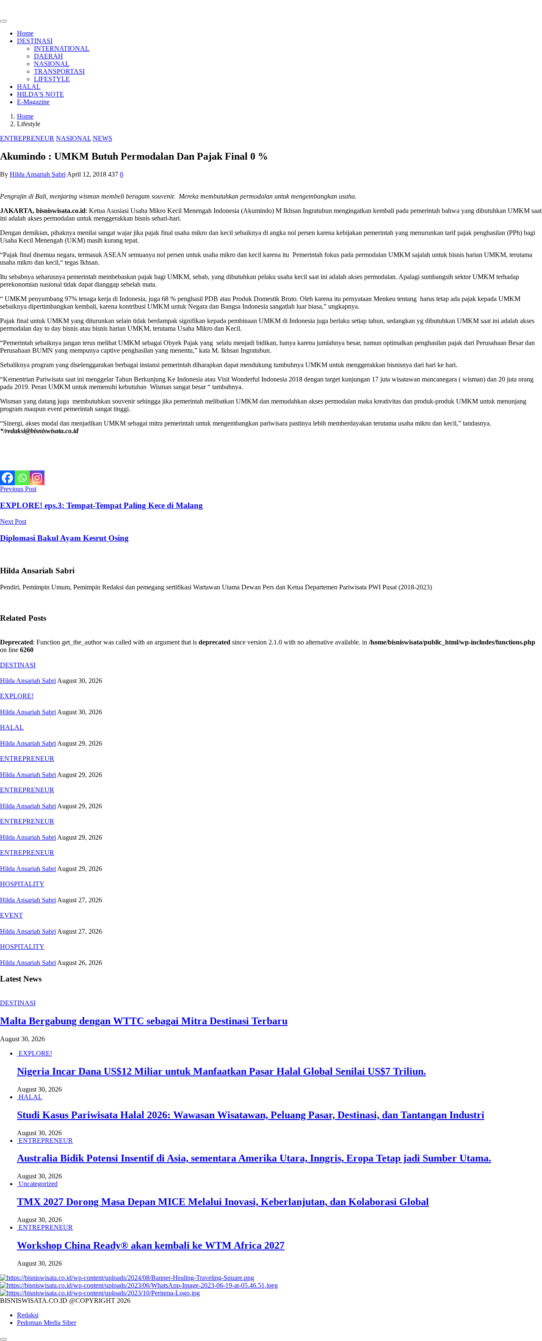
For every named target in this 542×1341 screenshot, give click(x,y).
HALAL (29, 86)
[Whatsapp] (22, 477)
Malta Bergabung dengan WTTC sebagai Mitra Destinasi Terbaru (144, 1020)
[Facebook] (7, 477)
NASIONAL (51, 63)
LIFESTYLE (52, 79)
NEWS (102, 138)
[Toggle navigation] (3, 21)
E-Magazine (33, 101)
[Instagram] (37, 477)
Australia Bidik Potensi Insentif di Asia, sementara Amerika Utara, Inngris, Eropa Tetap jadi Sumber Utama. (254, 1158)
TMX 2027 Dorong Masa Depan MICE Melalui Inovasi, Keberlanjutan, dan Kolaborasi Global (223, 1201)
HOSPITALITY (22, 884)
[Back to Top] (3, 1339)
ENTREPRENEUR (27, 138)
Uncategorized (38, 1183)
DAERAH (48, 56)
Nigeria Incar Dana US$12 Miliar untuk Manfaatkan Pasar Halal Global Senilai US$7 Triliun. (221, 1071)
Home (25, 33)
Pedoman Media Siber (46, 1322)
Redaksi (28, 1315)
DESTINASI (35, 40)
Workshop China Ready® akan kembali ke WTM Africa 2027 (151, 1245)
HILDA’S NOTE (40, 94)
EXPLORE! (16, 696)
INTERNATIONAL (61, 48)
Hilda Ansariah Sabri (38, 174)
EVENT (11, 915)
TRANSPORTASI (59, 71)
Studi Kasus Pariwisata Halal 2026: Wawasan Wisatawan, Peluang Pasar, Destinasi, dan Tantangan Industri (250, 1114)
